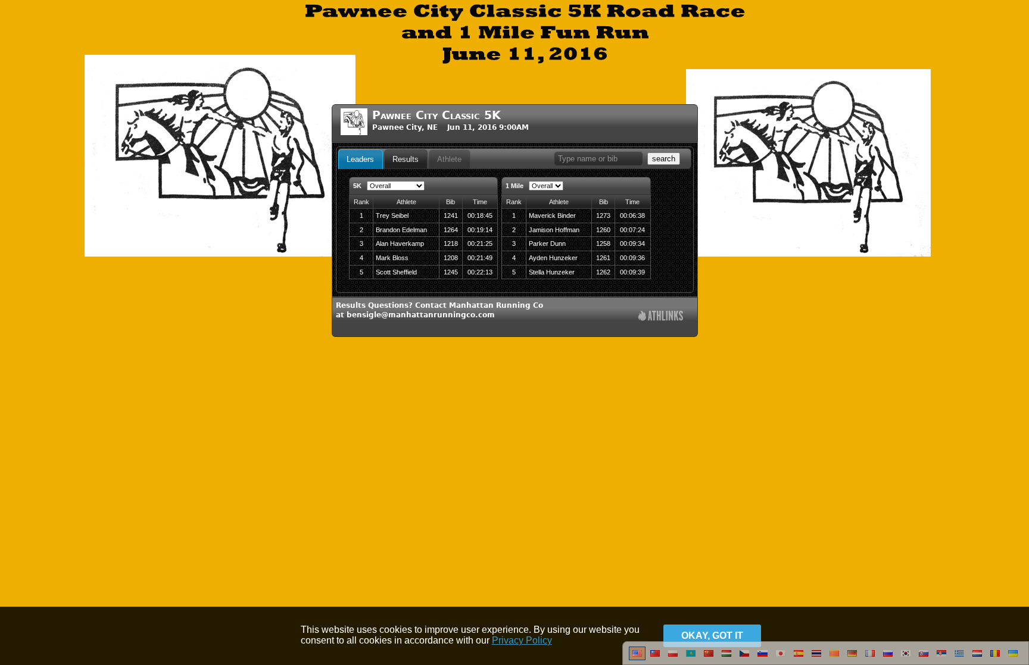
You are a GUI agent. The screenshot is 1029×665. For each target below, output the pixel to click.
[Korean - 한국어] (905, 657)
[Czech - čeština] (744, 657)
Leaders (360, 159)
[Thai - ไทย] (816, 657)
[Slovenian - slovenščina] (762, 657)
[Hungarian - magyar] (726, 657)
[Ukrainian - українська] (1013, 657)
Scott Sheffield (396, 272)
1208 (451, 257)
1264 (451, 229)
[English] (637, 657)
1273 (603, 215)
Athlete (449, 159)
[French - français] (870, 657)
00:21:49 (479, 257)
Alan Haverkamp (400, 243)
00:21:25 (479, 243)
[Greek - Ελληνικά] (959, 657)
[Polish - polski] (673, 657)
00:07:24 (632, 229)
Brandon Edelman (401, 229)
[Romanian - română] (995, 657)
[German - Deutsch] (852, 657)
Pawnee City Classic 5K (436, 115)
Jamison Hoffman (554, 229)
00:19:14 (479, 229)
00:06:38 (632, 215)
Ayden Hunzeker (553, 257)
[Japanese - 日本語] (780, 657)
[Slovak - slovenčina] (923, 657)
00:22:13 (479, 272)
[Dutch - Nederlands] (977, 657)
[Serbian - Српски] (941, 657)
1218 (451, 243)
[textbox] (598, 158)
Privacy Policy (522, 640)
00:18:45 (479, 215)
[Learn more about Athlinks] (661, 317)
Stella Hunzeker (552, 272)
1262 (603, 272)
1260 (603, 229)
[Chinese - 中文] (655, 657)
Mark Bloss (392, 257)
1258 (603, 243)
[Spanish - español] (798, 657)
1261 (603, 257)
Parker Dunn (547, 243)
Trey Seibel (392, 215)
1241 (451, 215)
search (663, 158)
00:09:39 (632, 272)
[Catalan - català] (834, 657)
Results (405, 159)
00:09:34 (632, 243)
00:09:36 (632, 257)
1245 (451, 272)
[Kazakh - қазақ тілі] (690, 657)
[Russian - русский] (888, 657)
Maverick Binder (552, 215)
